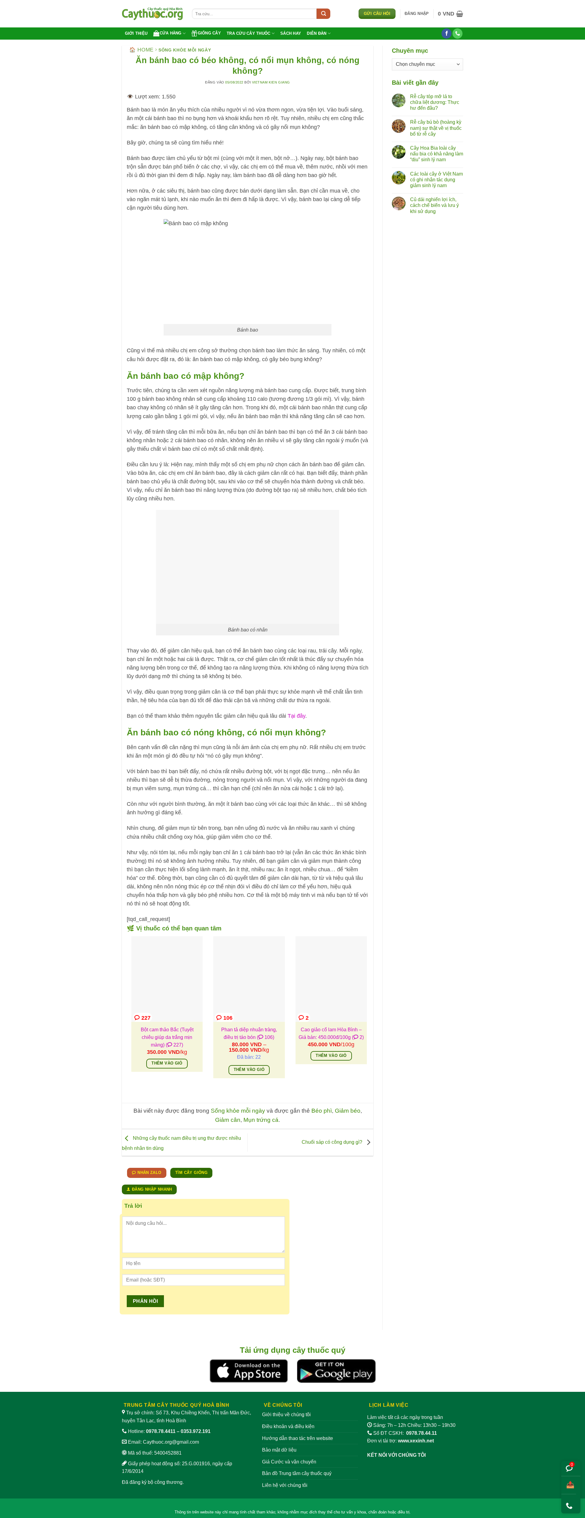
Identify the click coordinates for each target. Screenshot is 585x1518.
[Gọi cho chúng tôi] (457, 33)
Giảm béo (347, 1110)
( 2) (358, 1037)
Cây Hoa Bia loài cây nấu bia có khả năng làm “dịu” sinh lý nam (436, 153)
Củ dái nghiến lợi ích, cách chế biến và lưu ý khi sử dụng (434, 205)
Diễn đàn (316, 33)
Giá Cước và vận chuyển (289, 1461)
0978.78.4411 (161, 1431)
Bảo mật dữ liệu (279, 1449)
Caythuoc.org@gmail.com (171, 1442)
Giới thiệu (136, 33)
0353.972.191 (196, 1431)
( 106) (265, 1037)
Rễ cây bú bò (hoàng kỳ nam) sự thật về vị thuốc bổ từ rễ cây (436, 127)
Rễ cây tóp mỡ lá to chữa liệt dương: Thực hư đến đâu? (434, 102)
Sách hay (290, 33)
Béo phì (321, 1110)
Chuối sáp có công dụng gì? (332, 1142)
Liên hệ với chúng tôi (284, 1485)
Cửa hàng (171, 33)
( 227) (174, 1044)
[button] (417, 14)
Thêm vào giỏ (167, 1063)
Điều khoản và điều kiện (288, 1426)
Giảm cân (227, 1120)
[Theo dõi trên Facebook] (446, 33)
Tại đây (296, 716)
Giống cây (209, 33)
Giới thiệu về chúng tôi (286, 1414)
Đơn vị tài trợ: (400, 1440)
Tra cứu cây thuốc (248, 33)
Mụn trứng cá (260, 1120)
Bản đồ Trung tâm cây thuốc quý (297, 1473)
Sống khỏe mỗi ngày (184, 50)
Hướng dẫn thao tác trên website (297, 1438)
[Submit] (323, 14)
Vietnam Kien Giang (271, 82)
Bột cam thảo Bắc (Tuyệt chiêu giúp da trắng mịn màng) (167, 1037)
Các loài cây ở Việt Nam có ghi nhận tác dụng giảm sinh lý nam (436, 179)
